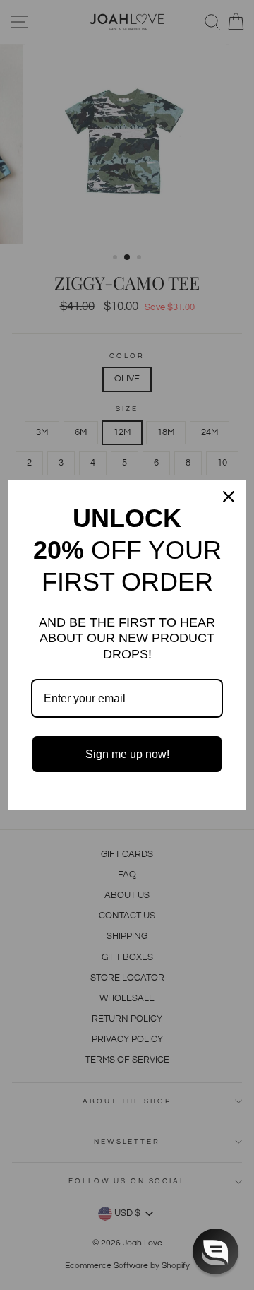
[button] (215, 1251)
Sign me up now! (127, 754)
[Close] (229, 497)
